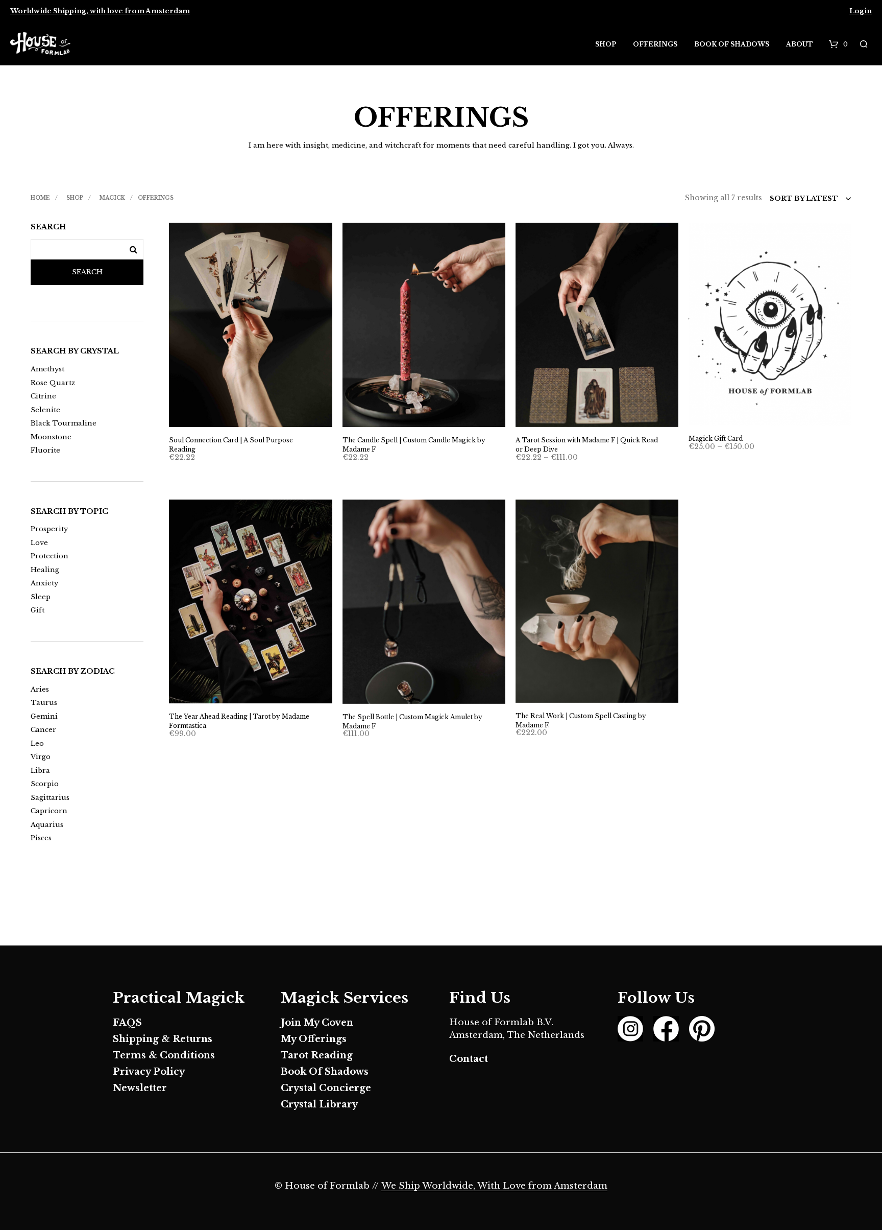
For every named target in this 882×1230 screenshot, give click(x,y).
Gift (37, 610)
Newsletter (140, 1088)
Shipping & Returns (162, 1039)
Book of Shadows (731, 44)
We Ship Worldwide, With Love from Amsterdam (494, 1186)
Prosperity (49, 529)
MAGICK (112, 198)
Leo (37, 743)
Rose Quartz (53, 383)
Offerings (655, 44)
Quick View (256, 417)
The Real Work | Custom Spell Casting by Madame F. (581, 720)
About (799, 44)
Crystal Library (319, 1104)
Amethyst (47, 369)
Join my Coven (317, 1022)
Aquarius (47, 824)
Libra (40, 770)
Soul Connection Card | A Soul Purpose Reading (231, 444)
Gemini (44, 716)
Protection (49, 556)
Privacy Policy (149, 1071)
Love (39, 542)
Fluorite (45, 450)
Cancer (43, 729)
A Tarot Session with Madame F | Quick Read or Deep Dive (587, 444)
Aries (40, 689)
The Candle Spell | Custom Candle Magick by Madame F (413, 444)
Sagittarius (50, 797)
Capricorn (49, 811)
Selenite (45, 410)
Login (860, 11)
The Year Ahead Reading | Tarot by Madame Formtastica (239, 721)
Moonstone (51, 437)
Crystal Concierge (326, 1088)
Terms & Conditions (164, 1055)
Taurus (44, 702)
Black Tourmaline (63, 423)
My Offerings (314, 1039)
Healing (45, 569)
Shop (605, 44)
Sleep (41, 597)
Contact (468, 1059)
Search (87, 272)
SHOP (74, 198)
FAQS (127, 1022)
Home (40, 198)
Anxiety (44, 583)
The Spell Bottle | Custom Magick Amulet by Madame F (412, 721)
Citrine (43, 396)
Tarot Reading (317, 1055)
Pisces (41, 838)
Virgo (41, 756)
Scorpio (45, 783)
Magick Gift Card (716, 438)
